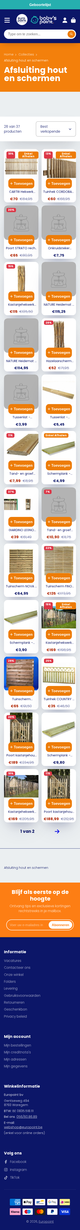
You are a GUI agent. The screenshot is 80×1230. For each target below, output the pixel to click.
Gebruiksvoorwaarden (22, 995)
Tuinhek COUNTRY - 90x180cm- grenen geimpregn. (59, 683)
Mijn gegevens (16, 1066)
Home (9, 54)
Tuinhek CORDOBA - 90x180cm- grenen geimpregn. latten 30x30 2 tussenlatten (59, 175)
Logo (22, 20)
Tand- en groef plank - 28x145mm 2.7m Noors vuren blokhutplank (59, 514)
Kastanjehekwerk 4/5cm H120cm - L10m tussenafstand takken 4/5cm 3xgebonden (21, 795)
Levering (11, 988)
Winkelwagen (73, 20)
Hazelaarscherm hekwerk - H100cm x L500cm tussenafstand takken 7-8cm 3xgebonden (59, 345)
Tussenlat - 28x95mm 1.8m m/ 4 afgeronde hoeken (59, 401)
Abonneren (60, 925)
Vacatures (12, 960)
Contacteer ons (17, 967)
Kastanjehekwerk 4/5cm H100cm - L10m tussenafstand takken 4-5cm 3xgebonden (59, 626)
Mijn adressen (15, 1059)
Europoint (46, 1221)
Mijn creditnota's (17, 1052)
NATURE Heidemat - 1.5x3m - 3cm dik (21, 345)
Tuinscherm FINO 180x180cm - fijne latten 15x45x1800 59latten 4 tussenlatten (59, 570)
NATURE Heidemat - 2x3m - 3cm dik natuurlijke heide (59, 288)
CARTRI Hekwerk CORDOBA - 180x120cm (21, 175)
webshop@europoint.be (23, 1127)
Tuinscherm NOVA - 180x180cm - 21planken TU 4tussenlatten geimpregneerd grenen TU (21, 570)
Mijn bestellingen (17, 1045)
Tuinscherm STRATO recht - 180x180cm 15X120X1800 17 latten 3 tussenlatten (21, 683)
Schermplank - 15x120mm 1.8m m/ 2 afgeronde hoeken (21, 626)
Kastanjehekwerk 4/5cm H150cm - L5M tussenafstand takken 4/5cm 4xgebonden (21, 288)
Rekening (65, 20)
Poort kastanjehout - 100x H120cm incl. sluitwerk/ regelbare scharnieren (59, 795)
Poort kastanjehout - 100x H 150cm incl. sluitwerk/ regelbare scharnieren (21, 739)
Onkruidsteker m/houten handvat (59, 232)
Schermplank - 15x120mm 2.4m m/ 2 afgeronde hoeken (59, 457)
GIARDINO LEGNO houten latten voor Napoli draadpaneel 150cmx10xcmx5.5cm (21, 514)
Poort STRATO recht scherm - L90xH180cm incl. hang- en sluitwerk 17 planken (21, 232)
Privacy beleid (15, 1016)
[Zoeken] (71, 34)
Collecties (26, 54)
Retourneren (14, 1002)
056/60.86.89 (26, 1116)
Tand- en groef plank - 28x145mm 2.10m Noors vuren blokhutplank (21, 457)
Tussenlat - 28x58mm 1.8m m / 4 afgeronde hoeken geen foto (21, 401)
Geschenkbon (15, 1009)
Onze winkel (14, 974)
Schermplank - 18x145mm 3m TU (59, 739)
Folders (10, 981)
